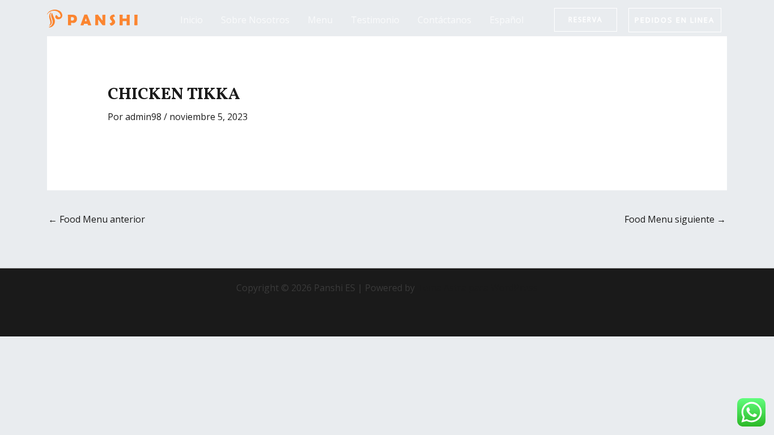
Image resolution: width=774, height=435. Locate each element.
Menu (320, 20)
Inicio (191, 20)
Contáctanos (444, 20)
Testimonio (375, 20)
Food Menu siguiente (675, 219)
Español (507, 20)
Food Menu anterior (96, 219)
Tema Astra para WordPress (477, 288)
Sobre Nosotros (255, 20)
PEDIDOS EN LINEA (675, 20)
